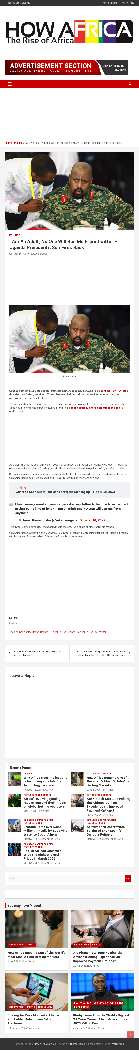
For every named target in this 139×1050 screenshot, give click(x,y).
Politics (14, 235)
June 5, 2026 (94, 789)
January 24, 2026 (82, 1028)
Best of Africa (82, 1003)
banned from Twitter (113, 390)
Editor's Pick (94, 774)
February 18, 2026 (17, 1028)
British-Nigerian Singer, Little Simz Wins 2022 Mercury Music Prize (39, 653)
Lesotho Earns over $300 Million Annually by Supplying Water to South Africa (45, 831)
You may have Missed (24, 906)
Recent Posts (20, 768)
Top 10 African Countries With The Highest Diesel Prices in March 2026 (42, 855)
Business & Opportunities (38, 820)
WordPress (118, 1043)
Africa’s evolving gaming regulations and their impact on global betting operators (45, 802)
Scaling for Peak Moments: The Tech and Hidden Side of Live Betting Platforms (35, 1019)
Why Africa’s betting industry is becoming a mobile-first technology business (45, 781)
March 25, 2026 (32, 863)
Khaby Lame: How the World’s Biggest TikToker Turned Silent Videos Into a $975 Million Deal (101, 1019)
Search (128, 878)
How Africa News (38, 254)
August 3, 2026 (32, 789)
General (28, 774)
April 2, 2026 (93, 815)
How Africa (47, 789)
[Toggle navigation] (9, 84)
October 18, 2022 (92, 520)
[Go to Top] (130, 1034)
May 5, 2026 (30, 811)
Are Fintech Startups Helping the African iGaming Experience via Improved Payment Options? (108, 804)
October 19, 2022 (18, 254)
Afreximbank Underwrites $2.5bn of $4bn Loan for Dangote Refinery (106, 831)
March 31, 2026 (32, 839)
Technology (45, 1007)
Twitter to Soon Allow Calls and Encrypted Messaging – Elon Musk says (64, 492)
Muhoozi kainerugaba (27, 632)
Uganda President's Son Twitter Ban (87, 632)
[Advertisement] (69, 115)
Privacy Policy (127, 3)
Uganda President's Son (53, 632)
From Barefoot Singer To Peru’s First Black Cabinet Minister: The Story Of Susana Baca (100, 653)
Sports (107, 774)
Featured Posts (33, 795)
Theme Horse (77, 1043)
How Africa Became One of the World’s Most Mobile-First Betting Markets (109, 781)
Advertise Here (110, 3)
